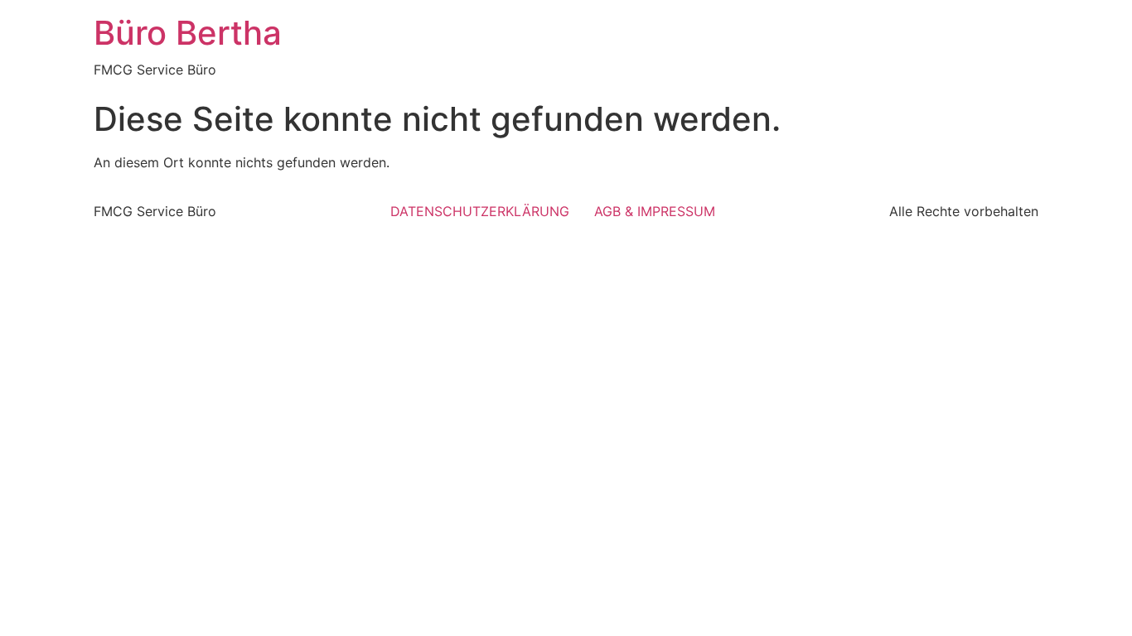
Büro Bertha (188, 32)
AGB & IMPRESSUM (654, 211)
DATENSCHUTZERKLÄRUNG (479, 211)
